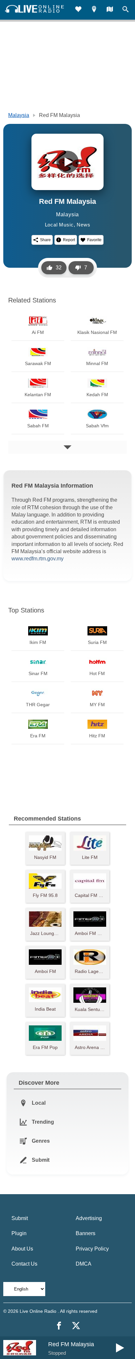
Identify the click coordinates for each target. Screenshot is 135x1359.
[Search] (125, 10)
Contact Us (24, 1264)
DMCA (83, 1264)
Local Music (59, 224)
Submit (19, 1218)
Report (69, 240)
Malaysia (18, 115)
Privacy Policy (92, 1249)
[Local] (94, 10)
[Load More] (67, 447)
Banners (85, 1233)
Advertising (89, 1218)
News (83, 224)
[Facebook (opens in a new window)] (59, 1325)
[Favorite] (78, 10)
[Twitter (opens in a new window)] (76, 1325)
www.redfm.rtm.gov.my (37, 558)
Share (45, 240)
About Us (22, 1249)
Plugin (19, 1233)
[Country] (110, 10)
